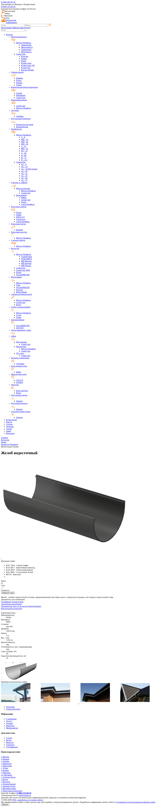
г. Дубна (4, 768)
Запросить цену (8, 593)
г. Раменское (6, 764)
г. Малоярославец (8, 788)
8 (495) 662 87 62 (8, 2)
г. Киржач (5, 759)
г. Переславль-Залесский (11, 791)
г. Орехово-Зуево (8, 786)
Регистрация (6, 28)
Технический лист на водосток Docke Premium (21, 606)
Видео (8, 740)
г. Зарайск (5, 761)
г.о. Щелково (6, 775)
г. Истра (4, 779)
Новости (9, 742)
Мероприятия (12, 728)
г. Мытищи (5, 773)
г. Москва (5, 757)
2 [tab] (82, 704)
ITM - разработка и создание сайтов (27, 800)
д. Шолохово (6, 766)
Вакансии (10, 726)
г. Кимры (5, 770)
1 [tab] (78, 704)
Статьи (9, 738)
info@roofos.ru (25, 795)
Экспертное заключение (11, 604)
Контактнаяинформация (11, 21)
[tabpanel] (21, 692)
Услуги (9, 721)
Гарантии (10, 745)
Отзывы (9, 723)
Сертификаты (12, 747)
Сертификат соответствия (12, 602)
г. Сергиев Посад (8, 777)
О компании (11, 719)
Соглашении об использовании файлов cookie (135, 802)
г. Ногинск (5, 782)
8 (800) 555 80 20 (8, 7)
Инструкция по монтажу (11, 608)
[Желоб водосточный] (19, 680)
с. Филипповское (8, 784)
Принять (5, 805)
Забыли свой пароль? (21, 28)
